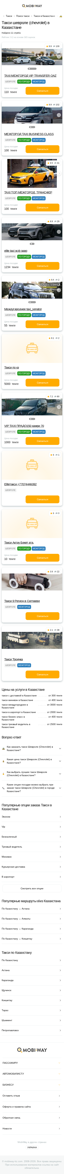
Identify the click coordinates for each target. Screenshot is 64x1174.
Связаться (42, 90)
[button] (29, 68)
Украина (32, 1147)
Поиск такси (23, 16)
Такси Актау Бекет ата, (19, 542)
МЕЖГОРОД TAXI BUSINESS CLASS (29, 134)
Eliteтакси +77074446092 (20, 484)
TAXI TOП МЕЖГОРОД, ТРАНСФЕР (28, 192)
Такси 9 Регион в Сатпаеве (22, 601)
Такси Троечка (13, 659)
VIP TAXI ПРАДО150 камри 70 (24, 426)
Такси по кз (11, 367)
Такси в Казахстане (44, 16)
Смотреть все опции (32, 888)
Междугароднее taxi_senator (23, 309)
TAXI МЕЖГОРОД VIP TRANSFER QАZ (30, 75)
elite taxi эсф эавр (15, 250)
